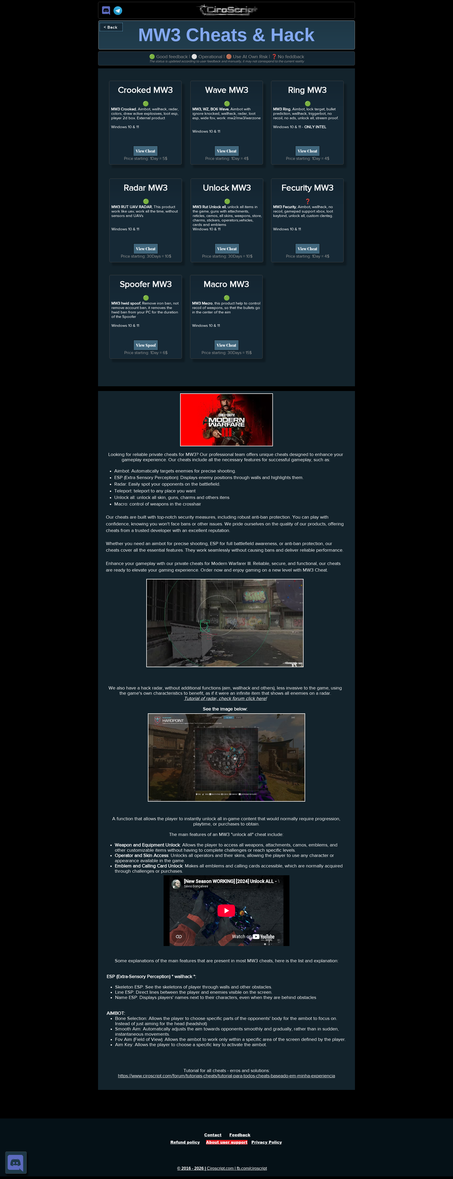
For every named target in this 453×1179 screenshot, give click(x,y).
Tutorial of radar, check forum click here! (225, 698)
